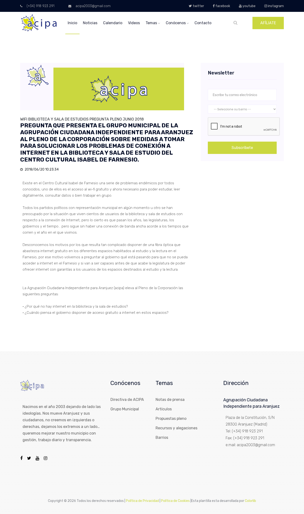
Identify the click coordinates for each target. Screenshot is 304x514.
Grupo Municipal (124, 409)
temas (152, 23)
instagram (275, 6)
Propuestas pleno (171, 418)
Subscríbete (242, 147)
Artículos (164, 409)
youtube (249, 6)
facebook (222, 6)
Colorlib (250, 501)
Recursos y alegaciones (176, 428)
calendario (112, 23)
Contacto (203, 23)
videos (134, 23)
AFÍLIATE (268, 23)
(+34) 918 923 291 (40, 6)
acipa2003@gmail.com (93, 6)
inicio (72, 23)
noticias (90, 23)
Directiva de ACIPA (127, 399)
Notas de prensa (170, 399)
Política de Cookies (175, 501)
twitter (198, 6)
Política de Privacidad (142, 501)
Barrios (162, 437)
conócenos (176, 23)
